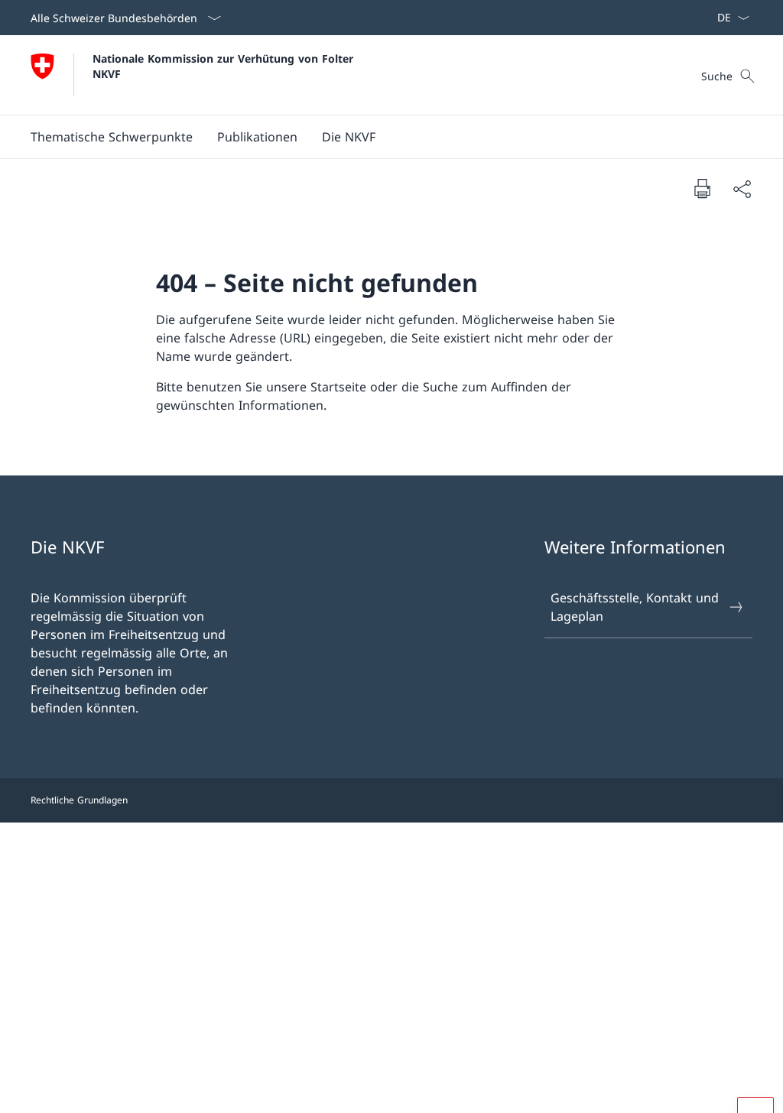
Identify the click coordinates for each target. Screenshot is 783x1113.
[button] (111, 136)
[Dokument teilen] (742, 188)
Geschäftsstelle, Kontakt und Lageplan (635, 607)
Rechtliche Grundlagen (79, 799)
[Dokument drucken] (702, 188)
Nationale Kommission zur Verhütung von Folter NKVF (225, 65)
